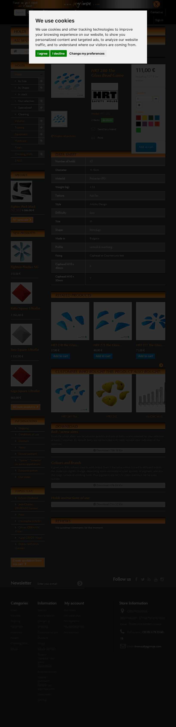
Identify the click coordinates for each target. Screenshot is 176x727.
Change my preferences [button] (87, 53)
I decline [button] (58, 53)
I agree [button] (42, 53)
